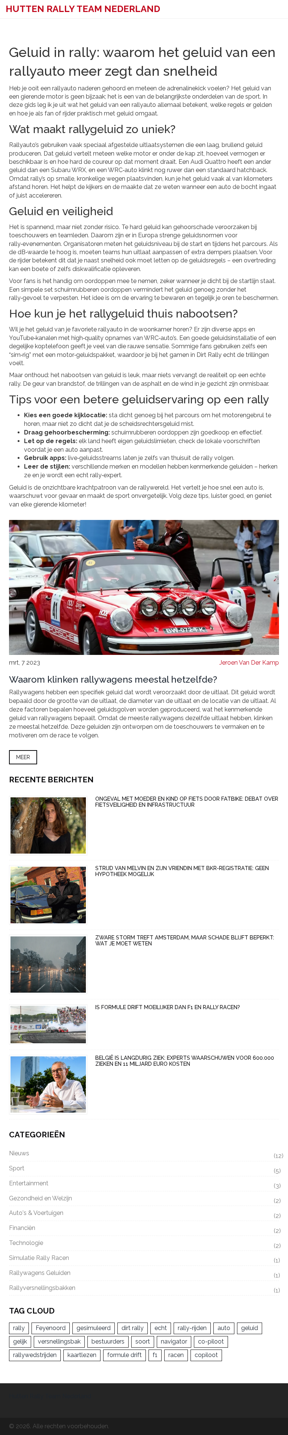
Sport (144, 1169)
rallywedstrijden (35, 1355)
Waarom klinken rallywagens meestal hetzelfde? (113, 679)
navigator (174, 1341)
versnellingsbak (59, 1341)
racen (176, 1355)
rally (19, 1328)
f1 (155, 1355)
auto (224, 1328)
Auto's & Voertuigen (144, 1214)
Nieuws (144, 1154)
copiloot (206, 1355)
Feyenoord (51, 1328)
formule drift (124, 1355)
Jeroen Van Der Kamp (249, 662)
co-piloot (211, 1341)
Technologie (144, 1244)
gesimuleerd (93, 1328)
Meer (23, 757)
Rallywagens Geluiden (144, 1274)
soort (142, 1341)
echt (160, 1328)
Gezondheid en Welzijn (144, 1199)
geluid (249, 1328)
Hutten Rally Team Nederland (83, 8)
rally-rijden (192, 1328)
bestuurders (108, 1341)
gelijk (20, 1341)
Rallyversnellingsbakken (144, 1289)
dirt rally (133, 1328)
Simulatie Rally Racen (144, 1259)
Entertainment (144, 1184)
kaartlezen (82, 1355)
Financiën (144, 1229)
